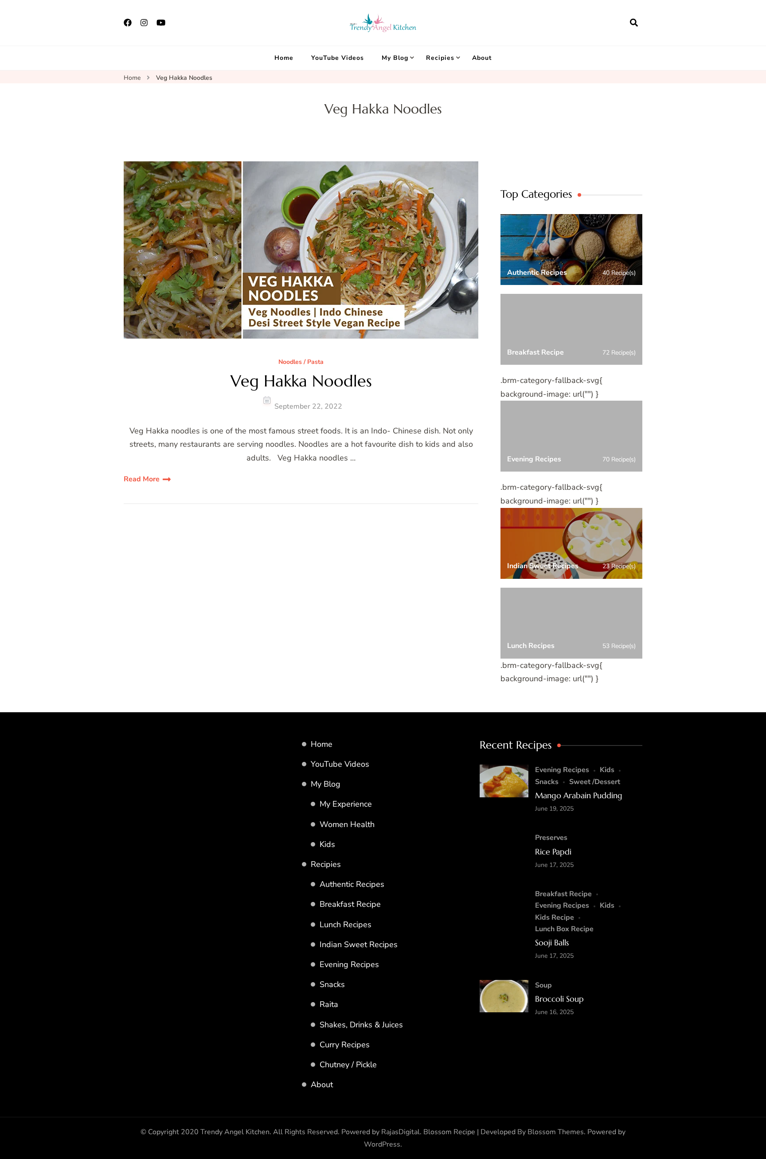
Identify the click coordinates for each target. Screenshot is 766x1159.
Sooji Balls (552, 942)
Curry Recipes (345, 1044)
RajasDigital (400, 1132)
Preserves (551, 838)
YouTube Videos (337, 58)
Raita (329, 1004)
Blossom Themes (556, 1132)
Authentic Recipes (352, 884)
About (482, 58)
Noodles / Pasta (301, 362)
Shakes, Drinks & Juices (361, 1024)
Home (283, 58)
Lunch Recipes (345, 924)
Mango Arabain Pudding (578, 795)
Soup (543, 985)
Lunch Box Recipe (564, 929)
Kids (327, 844)
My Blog (395, 58)
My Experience (346, 804)
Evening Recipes (349, 964)
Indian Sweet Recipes (359, 944)
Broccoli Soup (559, 999)
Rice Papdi (553, 852)
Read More (142, 479)
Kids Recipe (554, 917)
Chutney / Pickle (348, 1064)
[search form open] (633, 22)
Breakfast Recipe (350, 904)
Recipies (440, 58)
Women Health (347, 824)
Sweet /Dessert (594, 782)
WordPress (382, 1144)
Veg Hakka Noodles (301, 380)
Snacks (332, 984)
